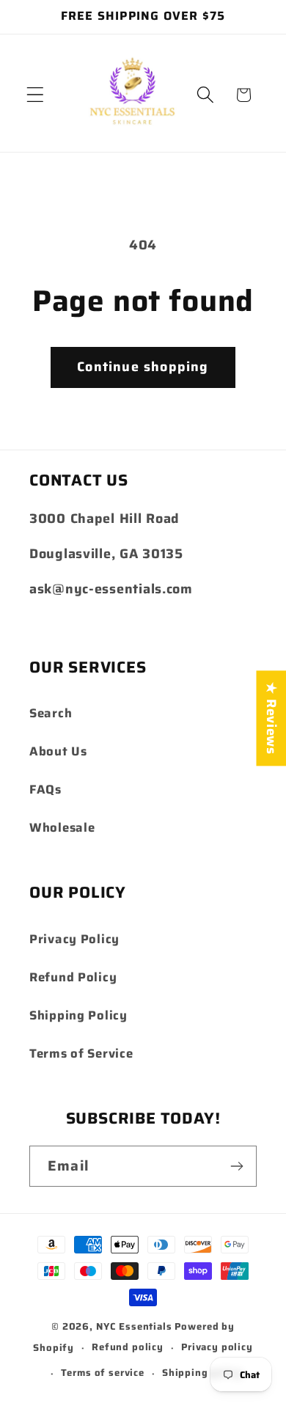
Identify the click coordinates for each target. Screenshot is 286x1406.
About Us (58, 751)
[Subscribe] (236, 1166)
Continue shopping (142, 366)
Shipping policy (202, 1372)
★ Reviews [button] (271, 718)
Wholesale (62, 827)
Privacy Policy (74, 938)
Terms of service (102, 1372)
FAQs (45, 789)
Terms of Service (81, 1053)
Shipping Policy (78, 1015)
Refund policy (128, 1347)
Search (50, 712)
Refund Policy (73, 976)
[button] (35, 95)
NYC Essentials (135, 1326)
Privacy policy (217, 1347)
